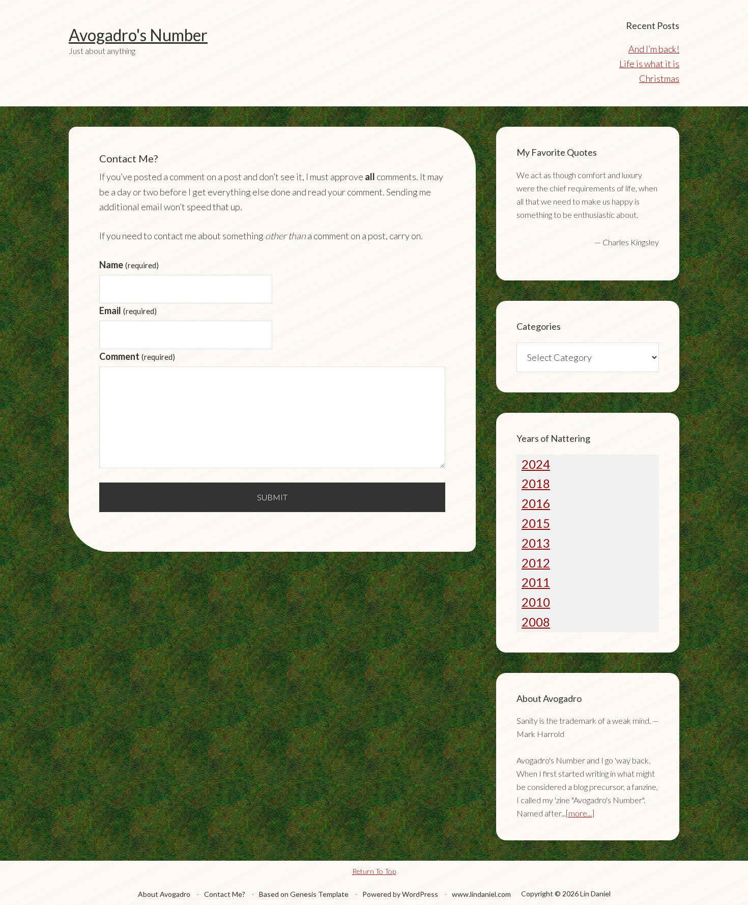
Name (129, 264)
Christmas (659, 78)
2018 (536, 483)
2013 (536, 542)
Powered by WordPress (400, 894)
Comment (137, 356)
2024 (536, 464)
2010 (536, 602)
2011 (536, 582)
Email (128, 310)
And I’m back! (653, 48)
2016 (536, 503)
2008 (536, 621)
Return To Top (374, 871)
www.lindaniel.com (481, 894)
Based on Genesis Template (304, 894)
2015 (536, 523)
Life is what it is (649, 63)
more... (580, 813)
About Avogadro (164, 894)
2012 (536, 562)
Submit (272, 497)
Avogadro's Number (138, 35)
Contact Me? (224, 894)
